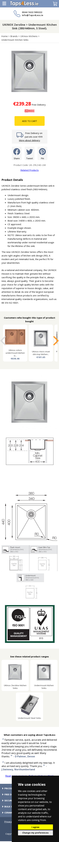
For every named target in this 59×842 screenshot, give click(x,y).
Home (4, 36)
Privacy (8, 821)
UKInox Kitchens (29, 36)
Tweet (29, 158)
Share (17, 158)
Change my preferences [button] (35, 832)
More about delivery (29, 140)
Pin (42, 158)
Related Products (29, 170)
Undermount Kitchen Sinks (14, 39)
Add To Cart (29, 120)
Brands (14, 36)
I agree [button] (35, 827)
